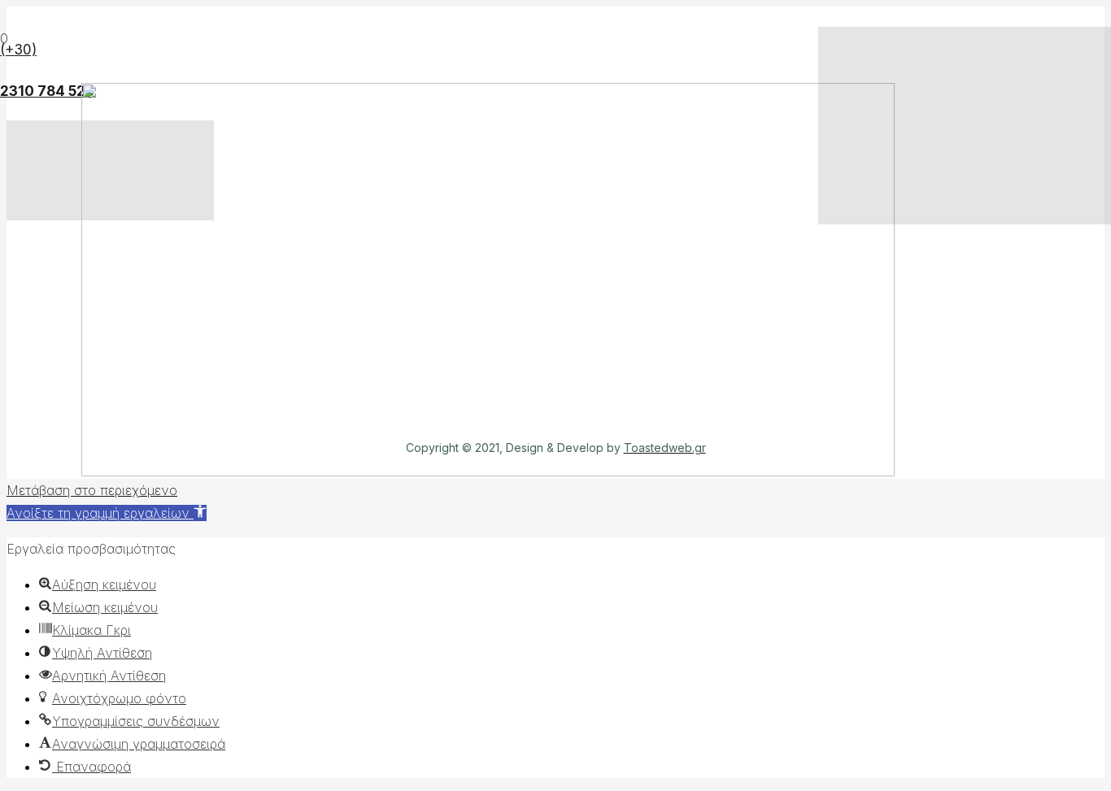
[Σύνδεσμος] (488, 471)
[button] (107, 513)
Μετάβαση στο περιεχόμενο (92, 490)
